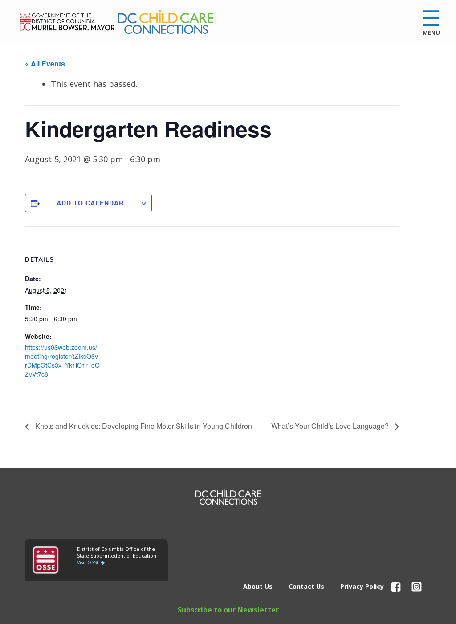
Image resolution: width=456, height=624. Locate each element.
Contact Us (306, 586)
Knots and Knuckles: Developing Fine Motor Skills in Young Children (142, 426)
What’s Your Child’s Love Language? (331, 426)
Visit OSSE (89, 562)
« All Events (45, 63)
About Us (258, 586)
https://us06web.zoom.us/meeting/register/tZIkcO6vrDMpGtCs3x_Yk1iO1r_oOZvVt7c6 (62, 360)
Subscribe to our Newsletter (228, 610)
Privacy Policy (362, 586)
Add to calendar (90, 202)
